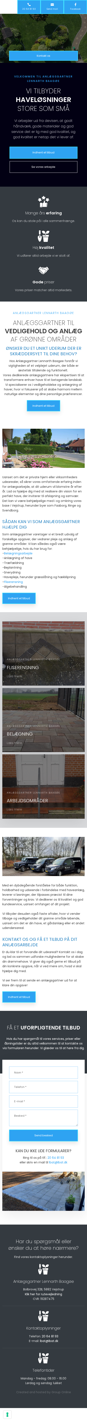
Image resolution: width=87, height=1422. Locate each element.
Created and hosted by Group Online (43, 1392)
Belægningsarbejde (18, 553)
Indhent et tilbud (43, 406)
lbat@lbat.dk (58, 1162)
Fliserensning (13, 582)
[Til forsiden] (43, 31)
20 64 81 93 (56, 1158)
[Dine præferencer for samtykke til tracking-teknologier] (7, 1415)
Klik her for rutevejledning (43, 1294)
